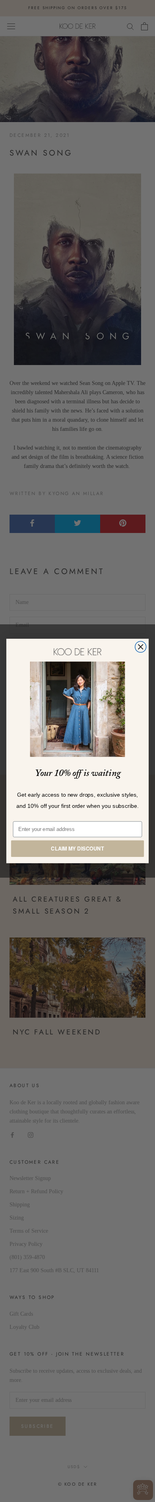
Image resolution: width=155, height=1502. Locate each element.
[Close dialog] (140, 647)
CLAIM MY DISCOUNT (77, 848)
